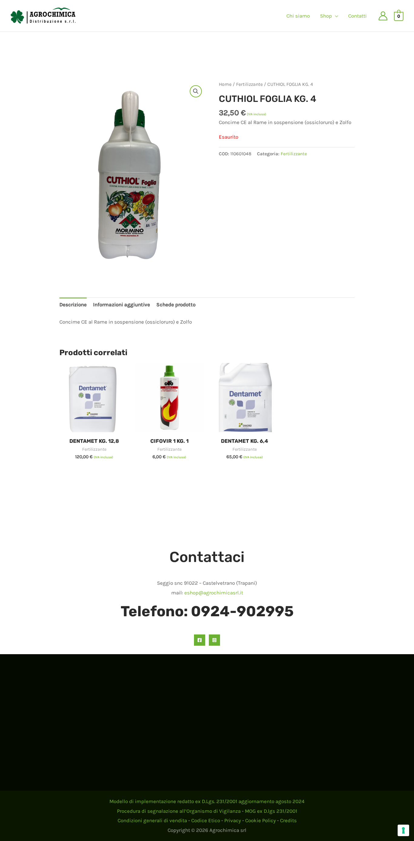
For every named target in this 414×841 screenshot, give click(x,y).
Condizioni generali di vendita (152, 820)
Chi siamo (298, 16)
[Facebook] (199, 640)
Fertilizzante (249, 84)
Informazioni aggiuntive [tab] (121, 304)
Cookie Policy (260, 820)
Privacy (232, 820)
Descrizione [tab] (73, 304)
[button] (196, 91)
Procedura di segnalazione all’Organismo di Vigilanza (179, 811)
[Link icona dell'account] (383, 16)
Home (225, 84)
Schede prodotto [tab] (175, 304)
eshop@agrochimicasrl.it (213, 593)
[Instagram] (214, 640)
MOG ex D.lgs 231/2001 (271, 811)
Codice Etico (205, 820)
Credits (288, 820)
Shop (326, 16)
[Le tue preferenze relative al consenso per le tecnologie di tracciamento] (403, 830)
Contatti (357, 16)
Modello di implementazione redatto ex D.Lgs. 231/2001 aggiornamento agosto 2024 (207, 801)
